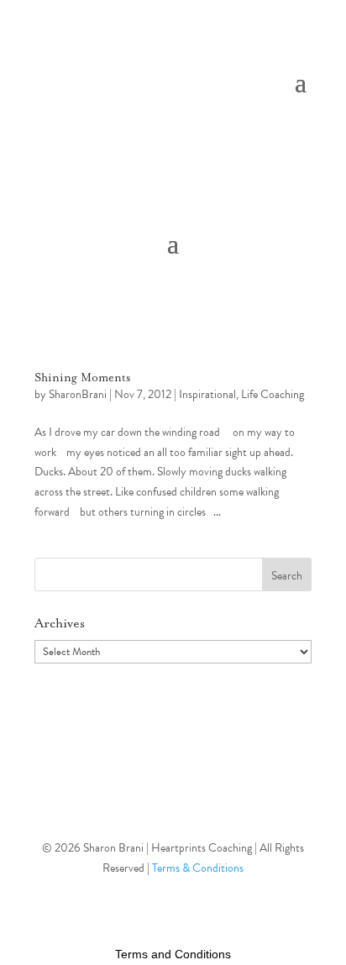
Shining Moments (82, 378)
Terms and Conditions (173, 954)
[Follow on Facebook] (173, 792)
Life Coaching (272, 394)
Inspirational (207, 394)
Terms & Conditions (198, 868)
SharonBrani (78, 394)
